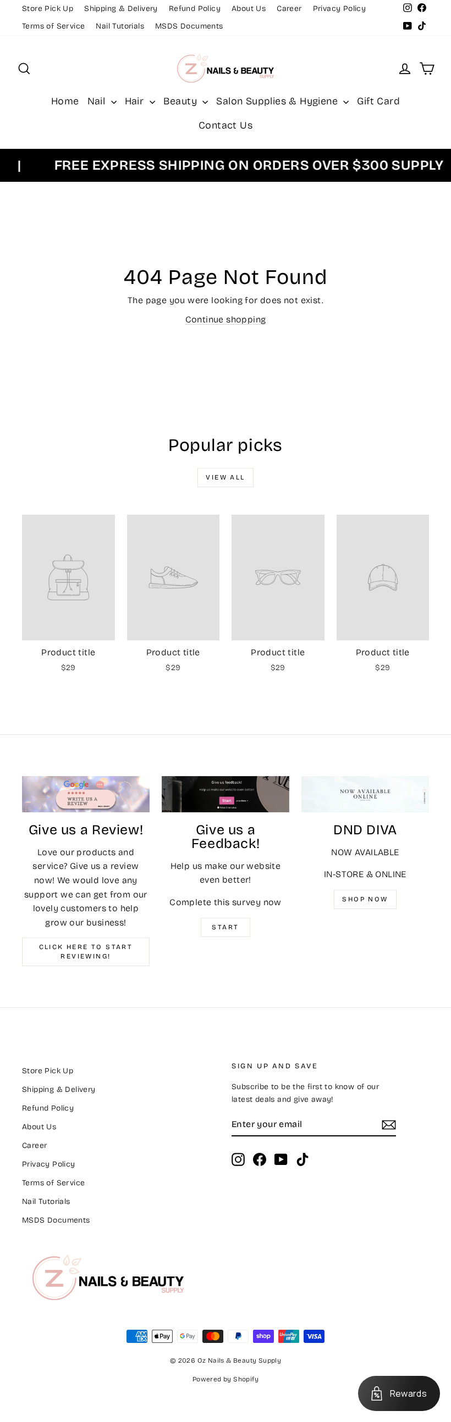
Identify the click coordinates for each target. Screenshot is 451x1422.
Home (65, 101)
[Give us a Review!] (86, 794)
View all (225, 477)
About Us (249, 8)
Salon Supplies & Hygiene (278, 101)
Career (289, 8)
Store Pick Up (47, 8)
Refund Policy (195, 8)
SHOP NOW (365, 899)
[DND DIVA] (365, 794)
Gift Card (378, 101)
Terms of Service (53, 26)
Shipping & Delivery (121, 8)
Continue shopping (225, 319)
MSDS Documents (189, 26)
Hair (136, 101)
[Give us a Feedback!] (225, 794)
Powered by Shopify (225, 1379)
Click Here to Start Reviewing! (86, 951)
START (225, 927)
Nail (97, 101)
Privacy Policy (339, 8)
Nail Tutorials (120, 26)
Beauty (181, 101)
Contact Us (225, 125)
